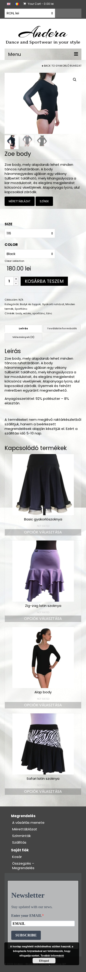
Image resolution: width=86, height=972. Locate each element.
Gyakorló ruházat (68, 66)
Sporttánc (21, 309)
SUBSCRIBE (26, 935)
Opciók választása (43, 532)
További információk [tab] (62, 328)
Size (8, 224)
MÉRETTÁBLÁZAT (20, 201)
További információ (52, 955)
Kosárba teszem (44, 281)
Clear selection (14, 261)
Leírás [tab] (23, 328)
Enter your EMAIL (26, 915)
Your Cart (40, 4)
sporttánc (38, 313)
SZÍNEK (44, 201)
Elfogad (44, 961)
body (19, 313)
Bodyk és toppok (30, 304)
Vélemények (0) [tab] (23, 337)
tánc (49, 313)
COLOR (11, 244)
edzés (27, 313)
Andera (43, 32)
